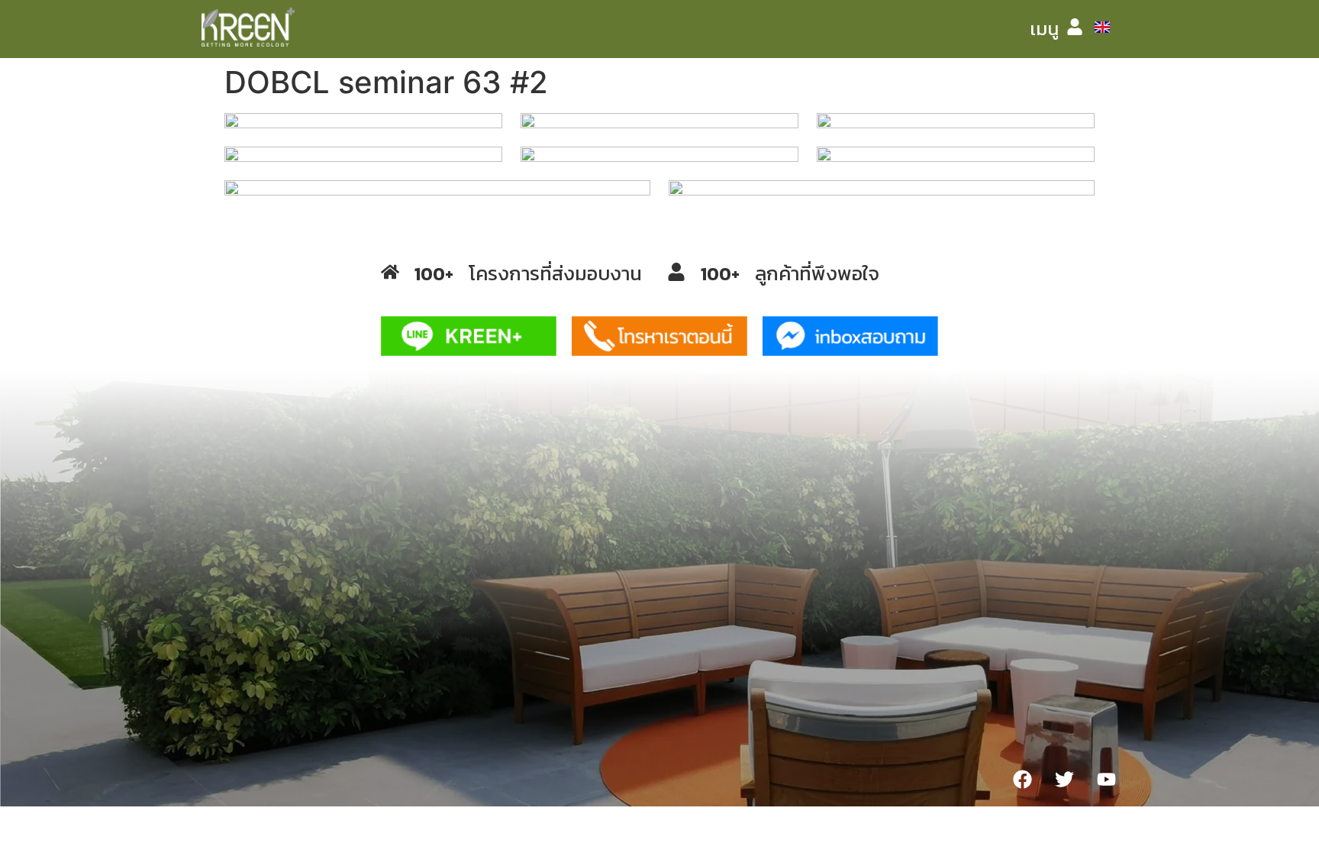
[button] (1044, 29)
